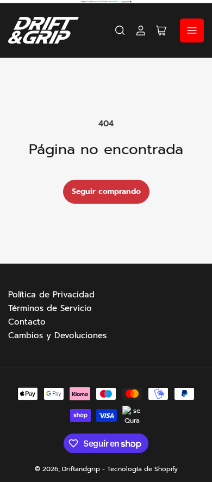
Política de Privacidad (51, 295)
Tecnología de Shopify (142, 469)
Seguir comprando (106, 191)
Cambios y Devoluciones (57, 335)
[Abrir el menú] (192, 30)
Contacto (27, 322)
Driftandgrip (81, 469)
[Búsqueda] (120, 30)
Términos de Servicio (50, 308)
